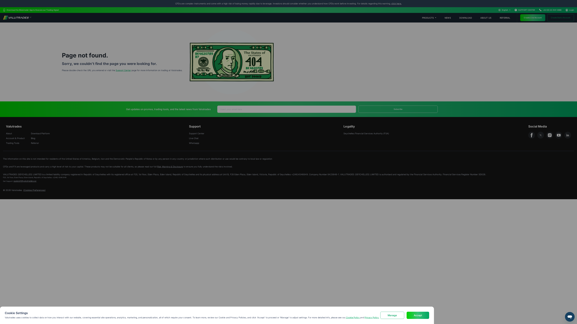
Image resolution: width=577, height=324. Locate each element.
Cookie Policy (352, 317)
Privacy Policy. (372, 317)
